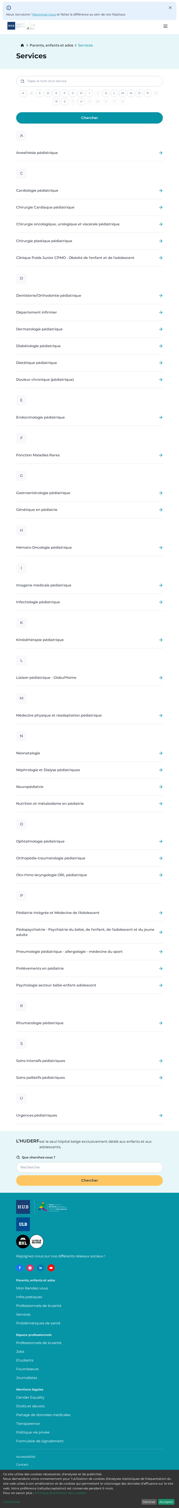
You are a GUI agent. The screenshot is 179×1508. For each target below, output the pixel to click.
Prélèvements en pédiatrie (40, 968)
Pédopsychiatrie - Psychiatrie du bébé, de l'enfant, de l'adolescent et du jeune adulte (85, 932)
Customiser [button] (12, 1502)
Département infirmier (36, 312)
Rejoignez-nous (44, 14)
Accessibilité (25, 1457)
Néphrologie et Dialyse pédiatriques (48, 770)
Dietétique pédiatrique (36, 363)
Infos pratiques (29, 1297)
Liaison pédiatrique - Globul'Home (46, 677)
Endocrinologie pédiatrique (40, 417)
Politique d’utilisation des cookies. (60, 1493)
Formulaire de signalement (40, 1441)
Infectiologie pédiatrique (38, 602)
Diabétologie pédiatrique (38, 346)
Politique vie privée (33, 1432)
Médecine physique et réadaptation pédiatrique (59, 715)
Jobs (20, 1351)
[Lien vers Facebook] (19, 1267)
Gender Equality (30, 1397)
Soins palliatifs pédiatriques (40, 1077)
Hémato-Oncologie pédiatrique (44, 547)
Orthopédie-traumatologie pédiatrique (50, 858)
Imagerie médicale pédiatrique (43, 585)
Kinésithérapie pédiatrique (40, 640)
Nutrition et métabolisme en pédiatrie (50, 803)
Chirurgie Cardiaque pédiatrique (45, 207)
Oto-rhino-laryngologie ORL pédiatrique (51, 875)
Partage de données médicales (43, 1415)
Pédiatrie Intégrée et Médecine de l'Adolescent (58, 913)
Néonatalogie (28, 753)
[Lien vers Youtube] (51, 1267)
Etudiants (24, 1360)
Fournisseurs (27, 1369)
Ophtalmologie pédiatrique (40, 841)
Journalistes (26, 1378)
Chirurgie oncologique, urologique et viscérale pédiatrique (68, 224)
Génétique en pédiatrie (36, 510)
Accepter (166, 1502)
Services (23, 1314)
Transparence (28, 1424)
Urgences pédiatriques (36, 1115)
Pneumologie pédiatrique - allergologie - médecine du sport (69, 951)
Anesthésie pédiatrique (37, 153)
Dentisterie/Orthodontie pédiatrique (48, 295)
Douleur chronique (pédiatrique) (45, 379)
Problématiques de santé (38, 1323)
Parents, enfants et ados (51, 45)
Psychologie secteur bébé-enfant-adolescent (56, 985)
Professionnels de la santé (38, 1306)
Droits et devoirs (30, 1406)
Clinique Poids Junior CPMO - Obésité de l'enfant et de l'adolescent (75, 258)
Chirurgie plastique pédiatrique (44, 241)
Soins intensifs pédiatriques (40, 1061)
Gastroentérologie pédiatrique (43, 493)
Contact (22, 1465)
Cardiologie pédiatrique (37, 190)
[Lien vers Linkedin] (40, 1267)
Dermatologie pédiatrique (39, 329)
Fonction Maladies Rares (38, 455)
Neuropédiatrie (29, 787)
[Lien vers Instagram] (30, 1267)
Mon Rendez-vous (32, 1288)
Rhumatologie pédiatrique (40, 1023)
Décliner (149, 1502)
